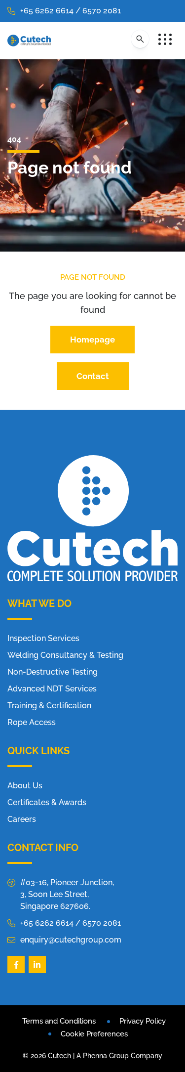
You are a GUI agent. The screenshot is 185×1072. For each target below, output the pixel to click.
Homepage (92, 339)
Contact (92, 376)
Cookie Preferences (94, 1033)
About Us (24, 785)
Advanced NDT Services (52, 688)
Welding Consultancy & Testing (65, 655)
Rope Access (31, 722)
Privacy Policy (142, 1021)
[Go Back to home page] (29, 40)
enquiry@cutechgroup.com (70, 939)
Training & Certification (49, 705)
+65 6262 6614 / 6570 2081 (70, 10)
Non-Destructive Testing (52, 672)
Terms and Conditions (59, 1021)
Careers (21, 819)
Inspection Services (43, 638)
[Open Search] (140, 39)
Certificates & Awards (46, 802)
